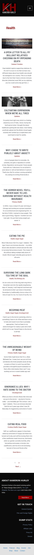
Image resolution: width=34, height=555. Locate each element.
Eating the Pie (17, 235)
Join (29, 548)
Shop (10, 551)
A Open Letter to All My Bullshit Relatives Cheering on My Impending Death (17, 57)
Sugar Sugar (19, 239)
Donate (30, 536)
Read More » (17, 87)
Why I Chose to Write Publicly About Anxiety (17, 152)
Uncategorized (24, 313)
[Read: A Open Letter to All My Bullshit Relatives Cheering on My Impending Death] (17, 43)
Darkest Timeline (17, 64)
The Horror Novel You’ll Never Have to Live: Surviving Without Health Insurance (17, 194)
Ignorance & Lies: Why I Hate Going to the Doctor (17, 388)
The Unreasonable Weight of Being (17, 348)
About (16, 551)
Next (18, 466)
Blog (18, 548)
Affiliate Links (27, 528)
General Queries (27, 509)
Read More (25, 497)
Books (5, 548)
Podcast (12, 548)
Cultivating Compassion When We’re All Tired (17, 112)
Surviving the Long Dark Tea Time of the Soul (17, 274)
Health (20, 202)
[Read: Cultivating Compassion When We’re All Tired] (17, 101)
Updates (17, 116)
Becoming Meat (17, 309)
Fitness (14, 202)
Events (23, 548)
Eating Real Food (17, 424)
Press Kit (29, 532)
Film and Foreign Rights (24, 513)
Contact (22, 551)
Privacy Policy (27, 525)
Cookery (10, 427)
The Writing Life (19, 278)
